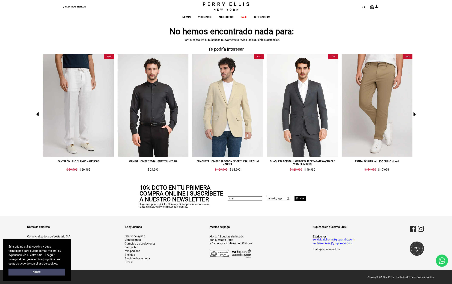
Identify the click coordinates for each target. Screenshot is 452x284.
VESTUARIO (204, 17)
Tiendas (130, 254)
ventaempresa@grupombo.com (332, 243)
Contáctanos (133, 240)
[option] (77, 112)
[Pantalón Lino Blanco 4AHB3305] (78, 105)
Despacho (131, 247)
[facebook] (413, 229)
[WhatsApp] (442, 260)
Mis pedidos (132, 251)
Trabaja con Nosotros (326, 249)
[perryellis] (226, 6)
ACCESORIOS (226, 17)
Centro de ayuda (135, 236)
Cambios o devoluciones (140, 243)
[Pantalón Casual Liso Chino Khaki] (377, 105)
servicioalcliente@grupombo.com (333, 239)
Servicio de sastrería (137, 258)
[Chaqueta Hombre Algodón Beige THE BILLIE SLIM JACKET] (228, 105)
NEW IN (186, 17)
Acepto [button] (37, 271)
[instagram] (421, 229)
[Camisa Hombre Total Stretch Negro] (153, 105)
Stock (128, 262)
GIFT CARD (260, 17)
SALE (244, 17)
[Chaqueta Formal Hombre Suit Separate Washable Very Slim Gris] (302, 105)
